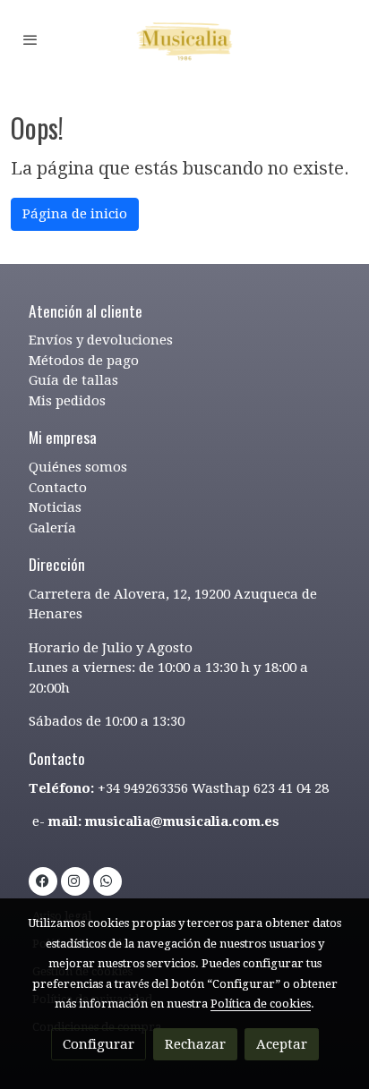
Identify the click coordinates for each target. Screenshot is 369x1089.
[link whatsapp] (106, 880)
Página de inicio (74, 214)
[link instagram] (74, 880)
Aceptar (281, 1044)
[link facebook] (42, 880)
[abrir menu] (30, 39)
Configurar (98, 1044)
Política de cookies (260, 1003)
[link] (184, 39)
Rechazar (195, 1044)
